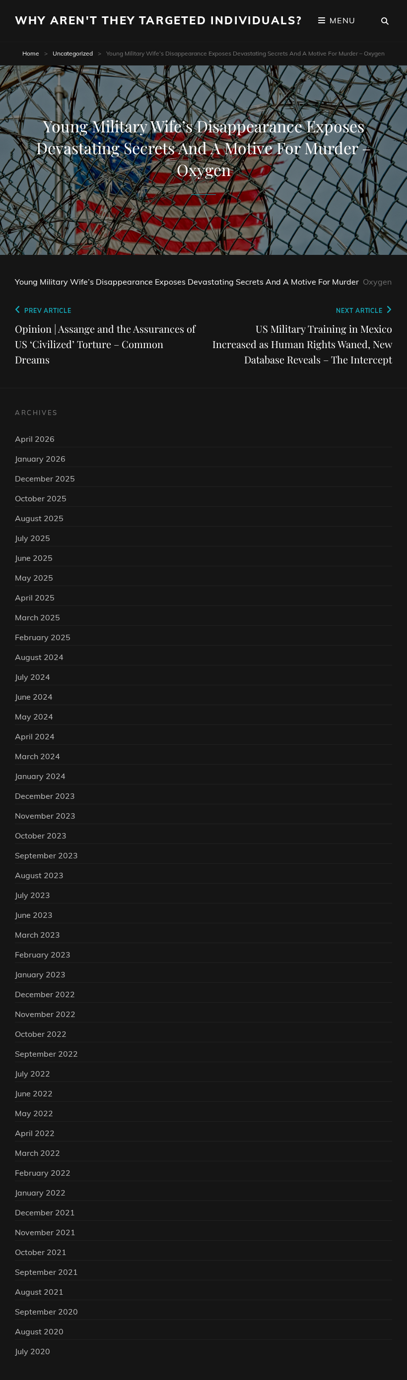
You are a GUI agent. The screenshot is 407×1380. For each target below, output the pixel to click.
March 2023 (37, 935)
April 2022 (35, 1133)
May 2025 (34, 578)
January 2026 (40, 459)
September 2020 (46, 1312)
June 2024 (34, 697)
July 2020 (32, 1351)
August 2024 (39, 657)
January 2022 (40, 1193)
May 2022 (34, 1113)
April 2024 (35, 736)
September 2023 (46, 855)
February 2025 (42, 637)
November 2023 (45, 816)
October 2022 (41, 1034)
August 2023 (39, 875)
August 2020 (39, 1331)
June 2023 (34, 915)
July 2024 (32, 677)
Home (30, 53)
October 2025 (41, 498)
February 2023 (42, 955)
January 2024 (40, 776)
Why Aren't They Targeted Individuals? (158, 20)
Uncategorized (73, 53)
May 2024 (34, 716)
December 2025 (45, 478)
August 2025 (39, 518)
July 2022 (32, 1074)
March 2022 (37, 1153)
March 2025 (37, 617)
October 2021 (41, 1252)
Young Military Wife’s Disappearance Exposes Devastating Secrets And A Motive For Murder (187, 282)
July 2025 (32, 538)
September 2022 (46, 1054)
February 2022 (42, 1173)
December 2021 (45, 1212)
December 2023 (45, 796)
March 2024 (37, 756)
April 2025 (35, 597)
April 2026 (35, 439)
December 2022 (45, 994)
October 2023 (41, 835)
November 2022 (45, 1014)
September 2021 (46, 1272)
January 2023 (40, 974)
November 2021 (45, 1232)
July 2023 (32, 895)
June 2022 (34, 1093)
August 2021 (39, 1292)
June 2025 (34, 558)
